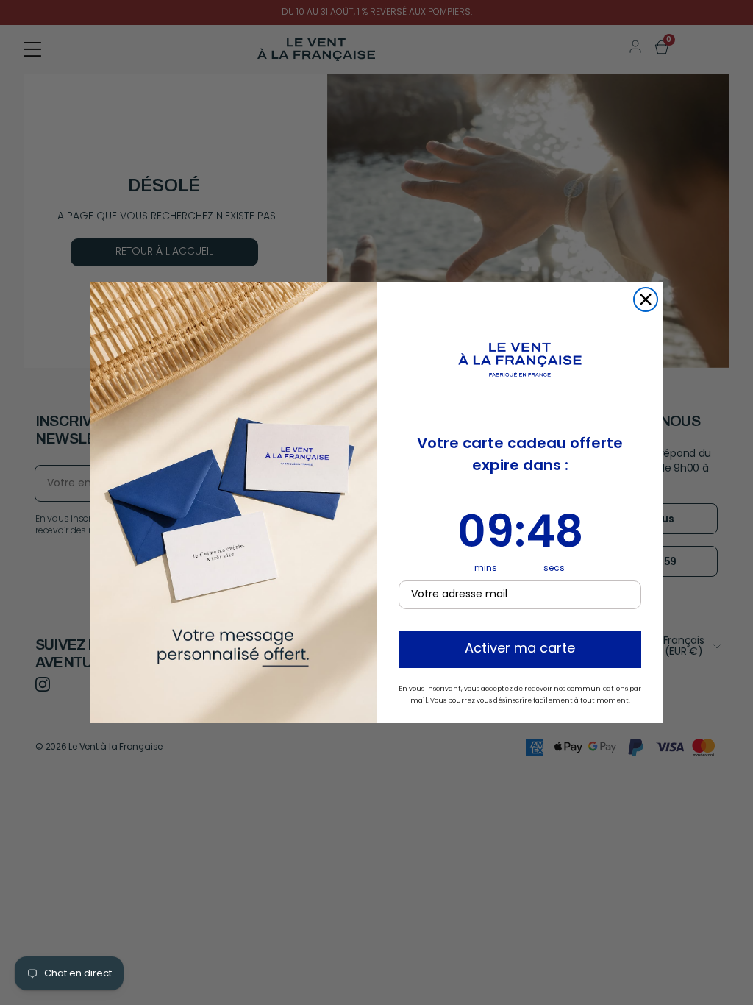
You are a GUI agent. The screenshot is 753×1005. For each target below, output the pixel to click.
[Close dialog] (645, 299)
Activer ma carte (520, 649)
